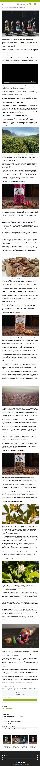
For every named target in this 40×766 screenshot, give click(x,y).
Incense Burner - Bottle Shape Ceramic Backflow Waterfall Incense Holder (7, 747)
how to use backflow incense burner (10, 689)
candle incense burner (22, 688)
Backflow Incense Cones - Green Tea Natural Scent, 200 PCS (33, 747)
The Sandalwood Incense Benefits (8, 726)
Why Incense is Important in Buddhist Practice (11, 721)
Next (36, 733)
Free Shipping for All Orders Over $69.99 (20, 1)
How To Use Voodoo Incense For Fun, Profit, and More (12, 716)
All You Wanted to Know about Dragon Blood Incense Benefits (14, 728)
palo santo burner (29, 688)
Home (3, 7)
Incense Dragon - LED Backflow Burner (24, 747)
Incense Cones (15, 688)
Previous (34, 733)
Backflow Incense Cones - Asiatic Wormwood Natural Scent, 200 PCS (15, 747)
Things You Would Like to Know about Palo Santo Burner (13, 719)
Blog (6, 7)
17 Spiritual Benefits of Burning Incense (9, 723)
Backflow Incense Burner (8, 688)
